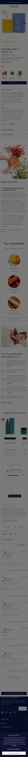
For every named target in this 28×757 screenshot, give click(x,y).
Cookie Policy (14, 745)
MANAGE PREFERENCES (14, 749)
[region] (14, 744)
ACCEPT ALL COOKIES (14, 753)
